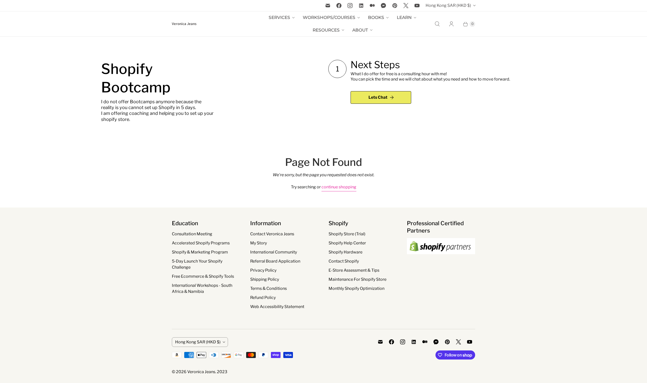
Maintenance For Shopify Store (357, 279)
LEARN (404, 17)
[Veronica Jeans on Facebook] (338, 5)
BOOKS (376, 17)
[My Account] (451, 24)
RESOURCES (326, 30)
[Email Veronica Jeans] (327, 5)
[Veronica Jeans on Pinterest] (394, 5)
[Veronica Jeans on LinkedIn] (361, 5)
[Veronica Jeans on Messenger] (383, 5)
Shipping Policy (264, 279)
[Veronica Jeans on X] (405, 5)
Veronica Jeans (201, 371)
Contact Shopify (344, 261)
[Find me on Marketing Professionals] (441, 259)
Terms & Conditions (268, 288)
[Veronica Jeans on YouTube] (417, 5)
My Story (258, 243)
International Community (273, 252)
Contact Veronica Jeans (272, 234)
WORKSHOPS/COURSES (329, 17)
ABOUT (360, 30)
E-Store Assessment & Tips (354, 270)
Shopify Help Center (347, 243)
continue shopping (338, 187)
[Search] (437, 24)
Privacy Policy (263, 270)
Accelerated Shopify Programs (201, 243)
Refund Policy (263, 297)
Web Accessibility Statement (277, 306)
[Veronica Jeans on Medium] (372, 5)
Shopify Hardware (345, 252)
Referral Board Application (275, 261)
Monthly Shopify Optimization (356, 288)
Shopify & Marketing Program (200, 252)
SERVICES (279, 17)
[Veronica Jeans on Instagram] (350, 5)
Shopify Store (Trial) (347, 234)
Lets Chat (377, 97)
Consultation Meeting (192, 234)
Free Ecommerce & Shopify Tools (203, 276)
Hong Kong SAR (448, 5)
